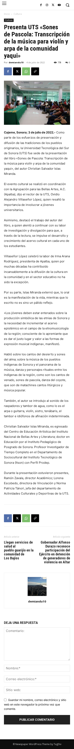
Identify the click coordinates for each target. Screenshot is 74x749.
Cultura (18, 14)
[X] (53, 5)
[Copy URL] (35, 71)
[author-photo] (37, 596)
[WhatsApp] (26, 71)
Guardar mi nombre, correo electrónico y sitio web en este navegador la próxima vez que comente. (35, 704)
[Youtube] (59, 5)
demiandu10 (16, 62)
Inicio (7, 14)
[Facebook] (41, 5)
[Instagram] (47, 5)
